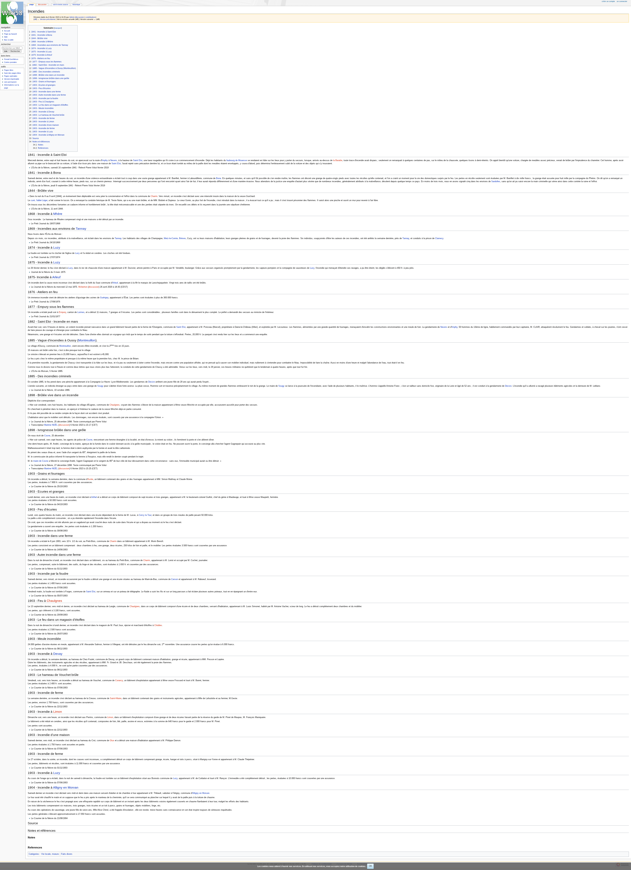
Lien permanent (10, 82)
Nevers (113, 160)
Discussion (42, 4)
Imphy (105, 160)
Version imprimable (11, 79)
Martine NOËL (51, 425)
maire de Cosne (40, 461)
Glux (112, 740)
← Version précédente (46, 19)
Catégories (34, 854)
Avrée (90, 479)
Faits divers (66, 854)
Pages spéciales (10, 76)
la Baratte (337, 160)
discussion (79, 17)
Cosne (47, 436)
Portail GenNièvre (11, 59)
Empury (62, 312)
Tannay (81, 228)
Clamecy (439, 238)
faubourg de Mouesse (236, 160)
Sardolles (495, 181)
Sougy (100, 386)
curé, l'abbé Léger (39, 200)
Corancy (119, 680)
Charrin (154, 196)
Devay (57, 653)
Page (31, 4)
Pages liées (8, 70)
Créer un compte (608, 1)
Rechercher (6, 44)
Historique (76, 4)
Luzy (56, 247)
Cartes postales (10, 62)
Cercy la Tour (145, 515)
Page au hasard (10, 34)
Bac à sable (8, 40)
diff (35, 19)
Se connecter (622, 1)
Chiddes (158, 625)
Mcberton (82, 287)
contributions (90, 17)
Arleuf (56, 277)
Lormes (80, 312)
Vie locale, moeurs (50, 854)
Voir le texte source (60, 4)
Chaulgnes (115, 405)
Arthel (94, 497)
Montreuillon (86, 340)
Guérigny (104, 297)
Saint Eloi (137, 160)
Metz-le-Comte (171, 238)
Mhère (57, 214)
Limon (57, 711)
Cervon (174, 579)
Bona (218, 178)
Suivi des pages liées (12, 73)
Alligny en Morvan (65, 787)
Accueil (7, 31)
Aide (6, 37)
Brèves (182, 238)
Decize (151, 382)
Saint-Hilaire (115, 698)
